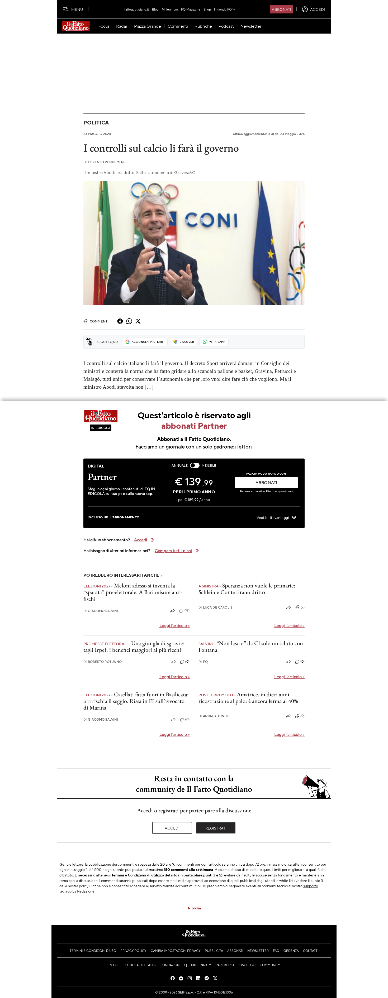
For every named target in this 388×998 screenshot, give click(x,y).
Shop (207, 9)
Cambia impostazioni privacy (176, 950)
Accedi (172, 828)
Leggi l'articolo (174, 625)
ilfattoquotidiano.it (136, 9)
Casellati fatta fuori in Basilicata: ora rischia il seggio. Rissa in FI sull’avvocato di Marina (136, 701)
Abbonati (281, 9)
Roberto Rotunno (102, 662)
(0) (187, 661)
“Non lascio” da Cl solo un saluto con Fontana (250, 646)
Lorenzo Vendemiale (105, 162)
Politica (96, 122)
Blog (155, 9)
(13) (187, 610)
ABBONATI (266, 482)
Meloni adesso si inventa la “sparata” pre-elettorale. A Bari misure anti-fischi (132, 592)
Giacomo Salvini (100, 611)
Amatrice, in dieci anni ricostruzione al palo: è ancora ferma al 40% (248, 698)
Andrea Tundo (214, 716)
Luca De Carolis (215, 607)
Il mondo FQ (223, 9)
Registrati (216, 828)
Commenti (99, 321)
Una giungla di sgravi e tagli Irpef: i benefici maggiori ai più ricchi (133, 646)
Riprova (194, 907)
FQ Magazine (190, 9)
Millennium (170, 9)
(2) (303, 607)
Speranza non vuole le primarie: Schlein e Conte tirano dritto (246, 589)
